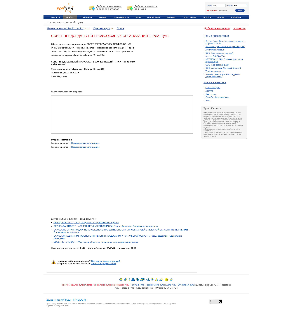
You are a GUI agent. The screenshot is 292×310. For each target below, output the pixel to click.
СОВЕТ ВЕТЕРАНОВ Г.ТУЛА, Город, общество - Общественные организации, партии (96, 242)
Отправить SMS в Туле (167, 288)
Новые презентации (216, 35)
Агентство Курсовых (214, 50)
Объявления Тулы (186, 285)
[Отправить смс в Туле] (171, 279)
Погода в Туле (127, 288)
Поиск (120, 28)
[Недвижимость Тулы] (137, 279)
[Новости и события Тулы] (121, 279)
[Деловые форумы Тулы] (152, 279)
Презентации (101, 28)
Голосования (189, 17)
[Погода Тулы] (161, 279)
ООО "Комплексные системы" (219, 53)
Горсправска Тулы (120, 285)
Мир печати (210, 94)
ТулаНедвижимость (214, 71)
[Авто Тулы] (142, 279)
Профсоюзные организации (85, 143)
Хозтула (209, 91)
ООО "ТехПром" (212, 88)
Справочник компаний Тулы (65, 22)
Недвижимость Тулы (155, 285)
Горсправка (86, 17)
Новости (55, 17)
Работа (102, 17)
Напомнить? (223, 10)
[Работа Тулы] (133, 279)
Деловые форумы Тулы (207, 285)
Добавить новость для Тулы (145, 7)
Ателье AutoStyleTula (215, 56)
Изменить (239, 28)
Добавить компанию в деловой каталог (109, 7)
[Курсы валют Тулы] (166, 279)
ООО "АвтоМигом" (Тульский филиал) (223, 68)
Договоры (236, 17)
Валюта (220, 17)
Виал (207, 100)
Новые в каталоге (214, 82)
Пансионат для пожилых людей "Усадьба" (225, 46)
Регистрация (212, 10)
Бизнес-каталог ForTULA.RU (65, 28)
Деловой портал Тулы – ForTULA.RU (66, 300)
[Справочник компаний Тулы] (125, 279)
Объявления (153, 17)
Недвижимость (121, 17)
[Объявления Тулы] (147, 279)
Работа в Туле (137, 285)
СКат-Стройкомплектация (217, 97)
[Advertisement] (167, 63)
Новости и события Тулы (72, 285)
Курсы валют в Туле (145, 288)
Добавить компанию (217, 28)
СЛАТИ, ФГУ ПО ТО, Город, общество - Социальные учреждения (86, 222)
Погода (207, 17)
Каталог (70, 17)
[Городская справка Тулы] (129, 279)
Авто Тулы (171, 285)
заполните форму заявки (103, 263)
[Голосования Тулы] (156, 279)
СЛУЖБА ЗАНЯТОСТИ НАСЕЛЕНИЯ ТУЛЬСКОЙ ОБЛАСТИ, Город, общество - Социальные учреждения (106, 226)
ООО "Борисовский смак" (217, 65)
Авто (138, 17)
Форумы (171, 17)
